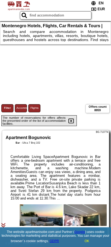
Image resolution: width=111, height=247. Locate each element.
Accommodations (21, 107)
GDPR (54, 241)
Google (79, 232)
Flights (34, 107)
